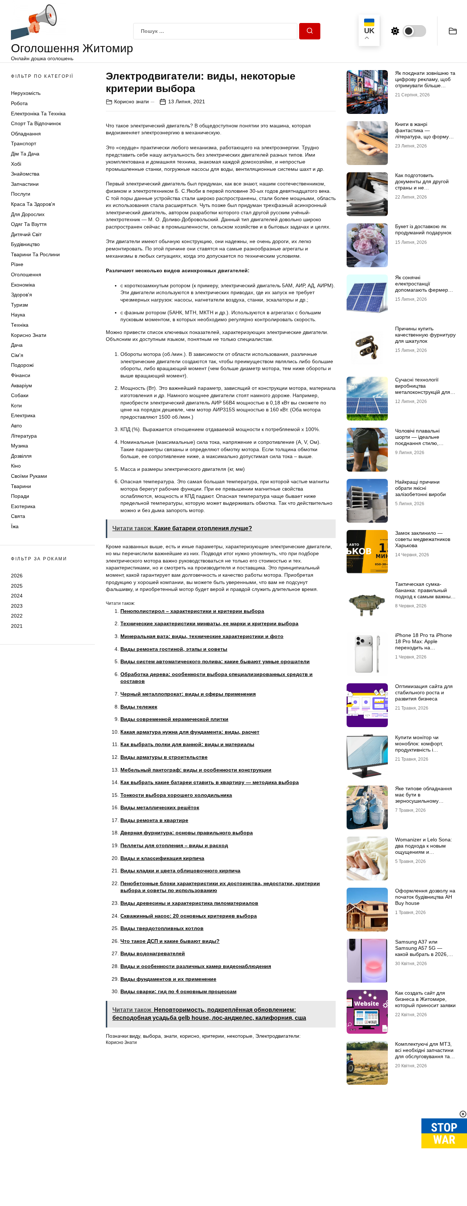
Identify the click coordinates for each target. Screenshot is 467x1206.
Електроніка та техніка (38, 113)
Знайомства (25, 174)
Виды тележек (138, 707)
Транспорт (23, 143)
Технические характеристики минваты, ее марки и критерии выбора (209, 623)
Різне (17, 264)
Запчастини (25, 184)
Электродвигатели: (278, 1036)
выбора (152, 1036)
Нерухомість (25, 93)
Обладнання (26, 134)
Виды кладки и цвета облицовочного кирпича (180, 870)
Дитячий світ (26, 234)
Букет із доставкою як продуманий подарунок (423, 229)
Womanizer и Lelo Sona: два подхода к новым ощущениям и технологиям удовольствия (423, 852)
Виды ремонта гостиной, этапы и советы (173, 649)
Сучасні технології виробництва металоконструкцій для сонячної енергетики (422, 389)
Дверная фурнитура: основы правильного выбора (186, 833)
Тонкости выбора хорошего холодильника (176, 795)
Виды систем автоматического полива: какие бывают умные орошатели (215, 661)
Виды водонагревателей (152, 953)
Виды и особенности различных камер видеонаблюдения (195, 966)
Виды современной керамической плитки (174, 719)
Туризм (19, 305)
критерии (213, 1036)
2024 (17, 596)
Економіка (23, 285)
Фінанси (20, 375)
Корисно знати (28, 335)
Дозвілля (21, 456)
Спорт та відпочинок (36, 123)
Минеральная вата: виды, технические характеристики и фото (201, 636)
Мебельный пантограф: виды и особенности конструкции (195, 770)
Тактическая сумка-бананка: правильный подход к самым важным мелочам (424, 593)
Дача (17, 345)
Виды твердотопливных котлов (162, 928)
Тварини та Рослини (35, 254)
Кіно (16, 466)
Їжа (15, 526)
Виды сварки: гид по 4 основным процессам (178, 991)
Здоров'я (21, 294)
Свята (18, 516)
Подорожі (22, 365)
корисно (189, 1036)
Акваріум (21, 385)
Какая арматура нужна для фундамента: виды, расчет (189, 732)
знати (170, 1036)
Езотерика (23, 506)
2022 (17, 616)
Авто (16, 426)
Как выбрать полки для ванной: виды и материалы (187, 744)
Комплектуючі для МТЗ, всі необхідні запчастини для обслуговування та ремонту (424, 1053)
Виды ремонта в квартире (154, 820)
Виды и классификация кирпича (162, 858)
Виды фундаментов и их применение (168, 979)
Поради (20, 496)
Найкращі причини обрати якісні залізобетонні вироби (420, 488)
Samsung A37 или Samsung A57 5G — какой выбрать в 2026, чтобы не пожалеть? (421, 951)
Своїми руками (29, 476)
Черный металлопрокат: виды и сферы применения (188, 694)
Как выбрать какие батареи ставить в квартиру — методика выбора (209, 782)
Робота (19, 103)
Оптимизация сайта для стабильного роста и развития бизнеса (424, 692)
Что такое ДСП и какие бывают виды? (170, 941)
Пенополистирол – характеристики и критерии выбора (192, 611)
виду (135, 1036)
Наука (18, 315)
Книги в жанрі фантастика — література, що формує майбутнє (423, 133)
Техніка (19, 325)
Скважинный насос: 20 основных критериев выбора (188, 916)
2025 (17, 585)
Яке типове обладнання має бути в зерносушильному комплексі (423, 798)
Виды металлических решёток (159, 807)
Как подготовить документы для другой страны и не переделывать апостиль (424, 184)
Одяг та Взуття (29, 224)
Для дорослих (28, 214)
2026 (17, 576)
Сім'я (17, 355)
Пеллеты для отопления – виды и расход (174, 845)
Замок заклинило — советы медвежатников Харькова (422, 539)
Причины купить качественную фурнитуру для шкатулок (425, 335)
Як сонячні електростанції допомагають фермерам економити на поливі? (425, 286)
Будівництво (25, 244)
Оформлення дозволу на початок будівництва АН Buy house (425, 897)
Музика (19, 446)
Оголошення (26, 274)
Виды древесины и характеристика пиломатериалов (189, 903)
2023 (17, 606)
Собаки (19, 395)
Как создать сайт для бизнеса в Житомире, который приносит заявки (425, 999)
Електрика (23, 415)
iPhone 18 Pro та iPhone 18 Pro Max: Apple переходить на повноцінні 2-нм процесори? (423, 647)
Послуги (20, 194)
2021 (17, 626)
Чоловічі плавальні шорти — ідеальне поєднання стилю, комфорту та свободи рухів (421, 443)
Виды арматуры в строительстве (164, 757)
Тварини (21, 486)
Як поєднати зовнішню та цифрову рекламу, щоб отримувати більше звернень (425, 82)
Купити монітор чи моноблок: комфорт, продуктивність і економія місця (419, 746)
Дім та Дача (25, 154)
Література (24, 436)
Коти (16, 405)
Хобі (16, 164)
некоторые (239, 1036)
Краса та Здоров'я (33, 204)
